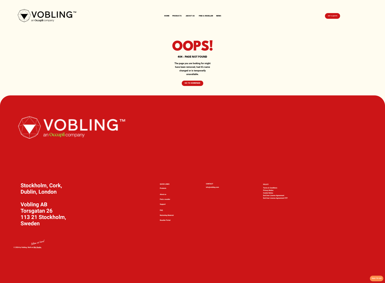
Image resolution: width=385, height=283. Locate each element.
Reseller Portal (165, 220)
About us (163, 194)
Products (163, 188)
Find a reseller (165, 199)
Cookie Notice (268, 193)
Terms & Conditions (270, 188)
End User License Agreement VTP (275, 198)
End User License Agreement (273, 195)
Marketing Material (167, 215)
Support (163, 204)
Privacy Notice (268, 190)
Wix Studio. (37, 247)
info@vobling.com (212, 187)
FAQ (161, 210)
